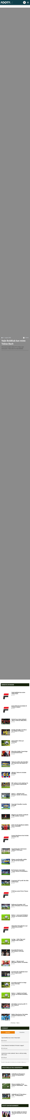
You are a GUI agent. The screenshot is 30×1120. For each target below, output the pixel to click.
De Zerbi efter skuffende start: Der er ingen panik (19, 972)
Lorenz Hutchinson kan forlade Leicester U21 (19, 836)
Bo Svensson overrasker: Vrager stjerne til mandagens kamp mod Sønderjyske (19, 871)
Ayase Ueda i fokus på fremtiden (17, 741)
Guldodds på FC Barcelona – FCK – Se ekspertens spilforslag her (19, 1095)
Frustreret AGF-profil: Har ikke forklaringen (19, 881)
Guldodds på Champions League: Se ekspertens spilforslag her (18, 1075)
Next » (18, 1023)
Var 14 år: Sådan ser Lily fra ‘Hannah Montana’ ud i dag (19, 1112)
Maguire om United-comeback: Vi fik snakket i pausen (19, 815)
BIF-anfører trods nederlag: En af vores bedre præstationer (19, 783)
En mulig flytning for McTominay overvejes (17, 950)
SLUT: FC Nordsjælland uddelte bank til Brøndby (19, 825)
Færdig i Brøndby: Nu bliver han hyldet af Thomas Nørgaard (19, 731)
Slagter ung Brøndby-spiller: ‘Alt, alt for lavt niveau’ (19, 860)
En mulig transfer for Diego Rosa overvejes (18, 983)
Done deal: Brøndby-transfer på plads (19, 804)
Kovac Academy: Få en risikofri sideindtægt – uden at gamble (19, 1085)
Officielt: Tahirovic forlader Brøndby (18, 773)
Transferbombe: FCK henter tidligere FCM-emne (19, 849)
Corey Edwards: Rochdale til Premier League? (19, 706)
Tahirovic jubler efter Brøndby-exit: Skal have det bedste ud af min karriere (19, 763)
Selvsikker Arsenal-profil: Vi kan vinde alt (19, 1004)
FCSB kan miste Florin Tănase (19, 891)
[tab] (8, 1032)
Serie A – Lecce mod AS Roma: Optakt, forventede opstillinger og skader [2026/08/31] (19, 916)
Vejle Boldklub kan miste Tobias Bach (18, 693)
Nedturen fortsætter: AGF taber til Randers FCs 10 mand (19, 905)
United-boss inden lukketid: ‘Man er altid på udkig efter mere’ (19, 720)
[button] (28, 2)
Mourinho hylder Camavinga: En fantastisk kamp (19, 752)
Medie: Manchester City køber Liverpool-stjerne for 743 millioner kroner (19, 1015)
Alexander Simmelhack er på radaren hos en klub (19, 926)
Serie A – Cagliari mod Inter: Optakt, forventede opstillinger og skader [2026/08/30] (19, 994)
